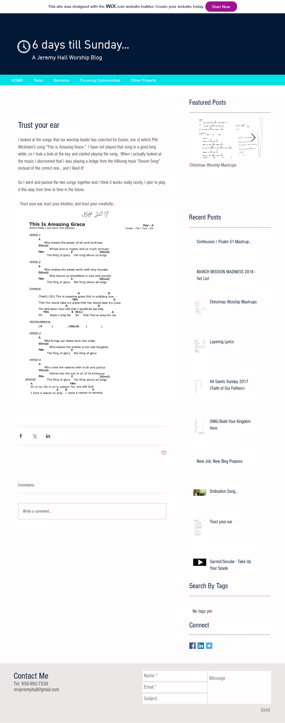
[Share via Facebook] (20, 436)
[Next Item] (253, 137)
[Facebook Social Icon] (192, 645)
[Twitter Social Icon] (209, 645)
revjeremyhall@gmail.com (36, 690)
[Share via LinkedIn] (48, 436)
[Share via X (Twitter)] (34, 436)
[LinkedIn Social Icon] (201, 645)
